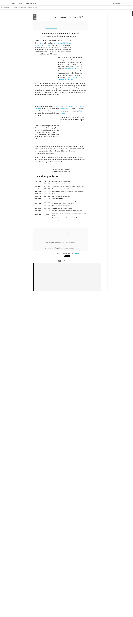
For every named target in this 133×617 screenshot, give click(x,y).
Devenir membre (26, 7)
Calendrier (16, 7)
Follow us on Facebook (51, 28)
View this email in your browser (67, 28)
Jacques (76, 253)
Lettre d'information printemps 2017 (67, 17)
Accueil (35, 7)
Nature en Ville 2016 (73, 69)
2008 (41, 43)
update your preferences (56, 248)
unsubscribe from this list (69, 248)
